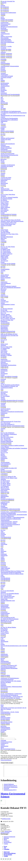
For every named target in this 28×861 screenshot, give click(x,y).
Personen (3, 69)
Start (2, 97)
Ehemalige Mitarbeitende (7, 236)
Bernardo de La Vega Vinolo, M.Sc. (9, 234)
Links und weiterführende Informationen (11, 287)
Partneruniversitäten (5, 717)
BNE (2, 79)
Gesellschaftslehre (5, 269)
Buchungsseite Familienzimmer (8, 12)
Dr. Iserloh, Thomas (5, 485)
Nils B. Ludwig (4, 631)
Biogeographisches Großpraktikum (9, 119)
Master (2, 659)
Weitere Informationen (6, 40)
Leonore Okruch (5, 633)
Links (2, 575)
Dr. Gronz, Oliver (5, 482)
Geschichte (3, 47)
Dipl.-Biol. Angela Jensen (7, 437)
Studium (3, 80)
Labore (2, 298)
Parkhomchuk (4, 555)
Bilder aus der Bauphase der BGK (9, 334)
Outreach (3, 67)
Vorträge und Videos (6, 139)
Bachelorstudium (5, 83)
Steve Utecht (4, 352)
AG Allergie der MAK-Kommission (9, 619)
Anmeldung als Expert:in (7, 166)
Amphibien (3, 126)
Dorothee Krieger (5, 255)
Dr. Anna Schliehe (5, 396)
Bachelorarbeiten (5, 325)
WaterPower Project (5, 408)
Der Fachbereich (5, 7)
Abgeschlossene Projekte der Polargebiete (11, 572)
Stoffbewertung (4, 614)
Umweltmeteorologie (6, 537)
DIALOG (3, 637)
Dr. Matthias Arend (5, 249)
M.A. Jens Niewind (5, 438)
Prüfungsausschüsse (5, 24)
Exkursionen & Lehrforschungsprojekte (10, 509)
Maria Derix (4, 238)
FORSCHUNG (4, 258)
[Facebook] (2, 859)
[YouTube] (6, 859)
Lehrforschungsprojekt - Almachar (9, 521)
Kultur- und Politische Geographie (9, 376)
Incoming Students (5, 719)
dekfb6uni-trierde (6, 818)
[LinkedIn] (11, 859)
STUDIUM (3, 259)
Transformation (4, 74)
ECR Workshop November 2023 (9, 468)
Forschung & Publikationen (7, 499)
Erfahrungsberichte (5, 727)
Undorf (2, 557)
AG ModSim (4, 504)
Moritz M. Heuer (5, 487)
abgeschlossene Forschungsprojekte (9, 155)
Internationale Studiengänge (10, 787)
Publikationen (4, 121)
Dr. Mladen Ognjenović (6, 253)
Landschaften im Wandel (7, 76)
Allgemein (3, 52)
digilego (3, 454)
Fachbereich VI (4, 743)
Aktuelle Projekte (5, 188)
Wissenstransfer (4, 641)
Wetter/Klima (4, 544)
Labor (2, 187)
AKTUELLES (4, 260)
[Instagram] (8, 859)
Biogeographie (4, 102)
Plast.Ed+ (3, 455)
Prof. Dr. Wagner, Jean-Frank (8, 318)
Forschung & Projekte (6, 150)
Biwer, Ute (3, 313)
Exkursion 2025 (4, 301)
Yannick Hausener (5, 489)
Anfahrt (2, 129)
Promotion (3, 683)
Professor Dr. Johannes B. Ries (8, 476)
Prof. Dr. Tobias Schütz (6, 346)
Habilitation (3, 685)
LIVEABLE (4, 451)
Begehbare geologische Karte (8, 331)
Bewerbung (3, 726)
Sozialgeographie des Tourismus (8, 214)
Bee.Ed (2, 160)
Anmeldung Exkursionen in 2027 (9, 665)
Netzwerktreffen (5, 38)
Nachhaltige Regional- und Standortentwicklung (12, 425)
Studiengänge (4, 180)
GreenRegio (4, 456)
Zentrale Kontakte (5, 832)
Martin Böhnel (4, 392)
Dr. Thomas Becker (5, 251)
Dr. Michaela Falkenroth (7, 308)
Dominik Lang (4, 276)
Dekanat (3, 18)
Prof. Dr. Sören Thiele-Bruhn (8, 194)
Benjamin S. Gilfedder (6, 355)
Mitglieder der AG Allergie (7, 620)
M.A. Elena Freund (5, 423)
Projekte (3, 372)
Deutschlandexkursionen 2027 (8, 667)
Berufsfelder (4, 90)
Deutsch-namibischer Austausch (8, 286)
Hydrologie (3, 337)
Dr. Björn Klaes (4, 204)
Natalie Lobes (4, 599)
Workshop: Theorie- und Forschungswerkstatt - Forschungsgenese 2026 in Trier (12, 222)
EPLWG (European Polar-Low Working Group (12, 571)
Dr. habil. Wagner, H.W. (7, 317)
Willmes (3, 558)
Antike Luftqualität (5, 568)
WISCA (3, 383)
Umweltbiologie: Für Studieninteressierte (11, 111)
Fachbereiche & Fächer (6, 741)
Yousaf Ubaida (4, 205)
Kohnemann (4, 554)
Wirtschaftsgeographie (6, 621)
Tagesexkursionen (5, 520)
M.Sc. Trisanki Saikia (6, 439)
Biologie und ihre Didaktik (7, 131)
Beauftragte (3, 28)
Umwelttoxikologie (5, 578)
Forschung (3, 70)
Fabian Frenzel (4, 229)
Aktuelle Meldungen (9, 784)
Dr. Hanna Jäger (5, 435)
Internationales (4, 688)
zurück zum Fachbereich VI (7, 424)
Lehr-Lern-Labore (5, 156)
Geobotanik (3, 241)
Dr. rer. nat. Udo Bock (6, 595)
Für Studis (3, 108)
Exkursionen (4, 93)
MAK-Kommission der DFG (8, 617)
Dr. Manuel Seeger (5, 480)
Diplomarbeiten (4, 330)
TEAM (2, 243)
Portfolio (3, 87)
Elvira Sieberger (5, 210)
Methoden (3, 497)
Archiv (2, 16)
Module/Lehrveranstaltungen (8, 143)
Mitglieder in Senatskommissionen (9, 26)
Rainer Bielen (4, 490)
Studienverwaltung (5, 675)
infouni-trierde (8, 831)
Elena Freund (4, 394)
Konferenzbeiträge (5, 613)
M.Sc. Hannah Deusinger (7, 597)
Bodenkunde (4, 167)
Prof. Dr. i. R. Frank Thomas (8, 246)
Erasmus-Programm (5, 713)
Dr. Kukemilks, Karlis (6, 315)
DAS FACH (4, 339)
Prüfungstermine (5, 604)
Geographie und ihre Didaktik (8, 263)
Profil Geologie (4, 296)
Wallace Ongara (4, 203)
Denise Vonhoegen (5, 207)
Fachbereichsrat (4, 22)
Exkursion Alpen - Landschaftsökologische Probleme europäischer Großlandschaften (14, 512)
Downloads (3, 730)
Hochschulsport (7, 842)
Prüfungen (3, 145)
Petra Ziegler (4, 211)
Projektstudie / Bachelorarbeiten (8, 365)
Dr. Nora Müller (5, 231)
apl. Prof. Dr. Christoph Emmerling (9, 197)
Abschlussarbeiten (5, 86)
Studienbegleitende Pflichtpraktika (9, 668)
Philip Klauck (4, 208)
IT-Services (6, 841)
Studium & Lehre (5, 492)
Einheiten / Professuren (6, 53)
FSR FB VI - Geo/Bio (6, 46)
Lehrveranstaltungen (6, 179)
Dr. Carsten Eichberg (6, 252)
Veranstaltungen (4, 465)
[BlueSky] (4, 859)
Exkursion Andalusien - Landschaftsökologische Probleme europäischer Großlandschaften (12, 518)
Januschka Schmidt (5, 232)
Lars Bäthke (4, 349)
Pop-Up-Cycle (4, 452)
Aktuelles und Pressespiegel (7, 138)
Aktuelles (3, 14)
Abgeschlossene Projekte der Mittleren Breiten (12, 573)
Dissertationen (4, 327)
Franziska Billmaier (5, 353)
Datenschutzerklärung (6, 760)
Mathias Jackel (4, 344)
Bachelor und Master (6, 682)
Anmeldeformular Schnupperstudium (10, 66)
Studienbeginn (4, 654)
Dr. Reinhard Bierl (5, 348)
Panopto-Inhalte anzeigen (7, 762)
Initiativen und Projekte (6, 36)
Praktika (3, 91)
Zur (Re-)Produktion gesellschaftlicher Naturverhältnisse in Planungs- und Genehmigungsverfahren (10, 386)
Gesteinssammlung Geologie (8, 304)
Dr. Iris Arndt (4, 310)
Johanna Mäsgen (5, 275)
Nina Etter (3, 393)
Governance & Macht (6, 77)
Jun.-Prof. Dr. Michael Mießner (8, 627)
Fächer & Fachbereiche (9, 836)
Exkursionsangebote (6, 662)
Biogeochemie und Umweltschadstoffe (10, 94)
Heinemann (3, 551)
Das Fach (3, 134)
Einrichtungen (4, 149)
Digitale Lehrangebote (6, 148)
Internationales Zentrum (6, 722)
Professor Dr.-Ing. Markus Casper (9, 478)
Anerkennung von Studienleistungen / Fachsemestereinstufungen (10, 678)
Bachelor (3, 658)
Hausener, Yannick (5, 314)
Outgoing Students (5, 723)
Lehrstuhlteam (4, 473)
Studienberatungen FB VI (10, 789)
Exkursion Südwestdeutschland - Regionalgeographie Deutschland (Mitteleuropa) (14, 515)
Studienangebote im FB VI (10, 785)
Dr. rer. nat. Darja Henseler (7, 590)
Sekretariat (3, 196)
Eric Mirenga (4, 200)
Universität (3, 740)
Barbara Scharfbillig (5, 277)
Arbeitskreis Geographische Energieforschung (12, 411)
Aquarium (3, 124)
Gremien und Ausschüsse (7, 19)
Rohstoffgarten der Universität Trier (9, 335)
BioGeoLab (3, 159)
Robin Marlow (4, 628)
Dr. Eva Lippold (5, 201)
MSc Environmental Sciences (8, 749)
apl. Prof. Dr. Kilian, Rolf (7, 320)
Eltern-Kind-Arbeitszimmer (7, 42)
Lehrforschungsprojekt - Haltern (8, 523)
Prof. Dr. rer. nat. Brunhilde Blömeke (10, 593)
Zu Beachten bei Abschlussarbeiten (9, 118)
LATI (2, 638)
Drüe (2, 548)
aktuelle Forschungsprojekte (7, 153)
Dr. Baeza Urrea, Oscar (6, 311)
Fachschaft (3, 43)
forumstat (3, 506)
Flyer (2, 710)
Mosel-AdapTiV (5, 410)
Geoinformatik (4, 527)
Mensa (5, 839)
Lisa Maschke (4, 630)
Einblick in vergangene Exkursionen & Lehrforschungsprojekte (10, 525)
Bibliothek (6, 838)
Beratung (3, 88)
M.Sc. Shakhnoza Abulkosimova (9, 434)
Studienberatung (5, 496)
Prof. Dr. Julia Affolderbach (7, 432)
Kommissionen (4, 25)
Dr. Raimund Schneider (6, 198)
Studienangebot (4, 606)
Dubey (2, 549)
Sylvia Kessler (4, 248)
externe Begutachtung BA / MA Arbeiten (11, 681)
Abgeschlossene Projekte (7, 190)
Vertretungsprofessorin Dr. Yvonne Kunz (11, 421)
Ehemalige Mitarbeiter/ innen (8, 600)
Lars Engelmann (5, 486)
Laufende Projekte (5, 502)
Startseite (3, 5)
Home (2, 105)
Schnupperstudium (5, 63)
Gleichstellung (4, 29)
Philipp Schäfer (4, 256)
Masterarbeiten (4, 183)
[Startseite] (8, 1)
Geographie (3, 59)
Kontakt (3, 128)
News (2, 98)
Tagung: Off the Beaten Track (8, 224)
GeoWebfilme (4, 507)
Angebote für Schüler (6, 49)
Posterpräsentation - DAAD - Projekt (10, 712)
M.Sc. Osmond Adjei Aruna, (8, 596)
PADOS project (4, 569)
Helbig (2, 552)
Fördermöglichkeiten (6, 39)
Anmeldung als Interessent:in (8, 165)
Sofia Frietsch (4, 351)
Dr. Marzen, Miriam (5, 483)
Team (2, 35)
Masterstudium (4, 84)
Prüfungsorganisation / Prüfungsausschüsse (11, 686)
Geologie (3, 291)
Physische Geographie (6, 471)
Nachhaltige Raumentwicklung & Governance (12, 400)
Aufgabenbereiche (5, 33)
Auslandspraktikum (5, 729)
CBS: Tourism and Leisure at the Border (10, 220)
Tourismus (3, 73)
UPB (2, 122)
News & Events (4, 217)
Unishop (6, 843)
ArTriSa (3, 162)
